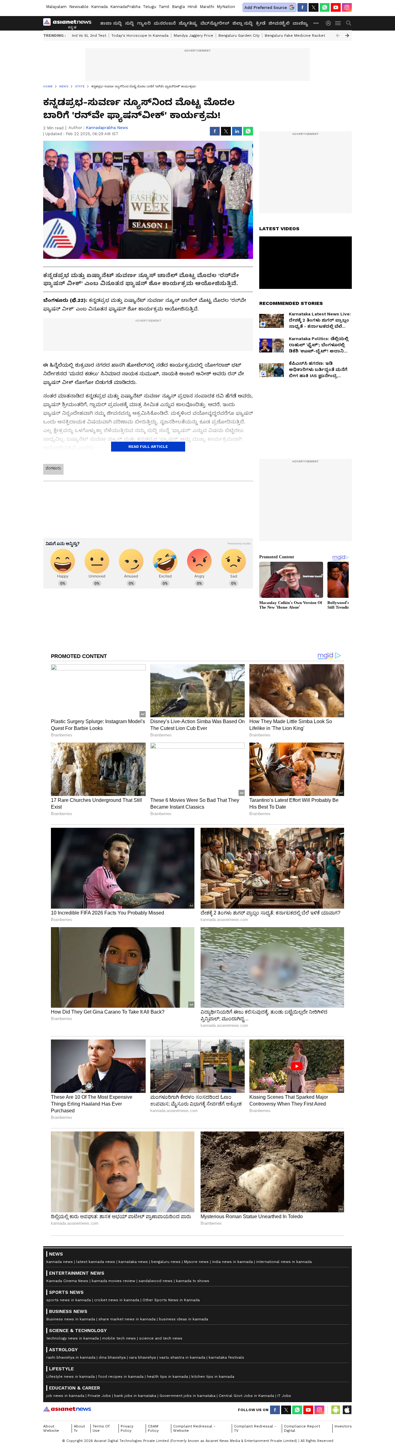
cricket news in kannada (116, 1300)
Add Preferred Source (265, 7)
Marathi (207, 6)
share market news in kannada (127, 1319)
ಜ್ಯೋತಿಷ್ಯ (188, 23)
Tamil (164, 6)
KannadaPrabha (125, 6)
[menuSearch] (348, 23)
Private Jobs (99, 1396)
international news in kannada (284, 1262)
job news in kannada (65, 1396)
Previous (338, 35)
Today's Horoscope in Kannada (139, 35)
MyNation (226, 6)
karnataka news (133, 1262)
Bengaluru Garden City (239, 35)
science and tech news (160, 1338)
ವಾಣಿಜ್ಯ (300, 23)
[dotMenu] (316, 23)
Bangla (178, 6)
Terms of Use (101, 1428)
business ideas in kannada (183, 1319)
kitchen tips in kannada (212, 1376)
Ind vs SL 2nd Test (89, 35)
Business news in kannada (70, 1319)
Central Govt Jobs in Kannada (246, 1396)
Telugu (149, 6)
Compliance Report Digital (302, 1428)
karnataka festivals (226, 1357)
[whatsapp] (325, 7)
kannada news (59, 1262)
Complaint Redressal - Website (194, 1428)
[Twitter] (313, 7)
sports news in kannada (68, 1300)
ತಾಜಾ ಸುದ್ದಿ (111, 23)
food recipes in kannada (120, 1376)
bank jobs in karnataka (135, 1396)
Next (347, 35)
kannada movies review (113, 1281)
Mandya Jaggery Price (193, 35)
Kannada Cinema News (67, 1281)
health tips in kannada (167, 1376)
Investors (343, 1426)
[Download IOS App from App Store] (347, 1410)
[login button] (330, 23)
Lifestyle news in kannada (70, 1376)
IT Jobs (284, 1396)
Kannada (99, 6)
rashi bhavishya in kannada (70, 1357)
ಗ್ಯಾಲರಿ (144, 23)
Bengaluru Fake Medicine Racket (295, 35)
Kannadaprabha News (107, 127)
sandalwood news (156, 1281)
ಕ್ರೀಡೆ (260, 23)
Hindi (192, 6)
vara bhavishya (142, 1357)
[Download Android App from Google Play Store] (336, 1410)
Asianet (67, 1409)
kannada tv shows (192, 1281)
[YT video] (336, 7)
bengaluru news (166, 1262)
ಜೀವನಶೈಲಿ (278, 23)
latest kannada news (95, 1262)
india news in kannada (232, 1262)
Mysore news (196, 1262)
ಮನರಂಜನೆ (165, 23)
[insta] (347, 7)
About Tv (79, 1428)
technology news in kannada (72, 1338)
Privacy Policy (127, 1428)
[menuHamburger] (338, 23)
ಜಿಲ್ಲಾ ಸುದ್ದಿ (242, 23)
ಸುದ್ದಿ (129, 23)
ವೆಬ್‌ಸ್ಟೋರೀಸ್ (214, 23)
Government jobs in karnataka (187, 1396)
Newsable (79, 6)
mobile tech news (119, 1338)
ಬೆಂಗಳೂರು (53, 468)
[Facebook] (302, 7)
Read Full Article (148, 446)
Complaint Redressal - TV (255, 1428)
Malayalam (56, 6)
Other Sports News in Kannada (171, 1300)
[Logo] (69, 23)
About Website (51, 1428)
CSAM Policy (153, 1428)
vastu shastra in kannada (182, 1357)
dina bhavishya (112, 1357)
